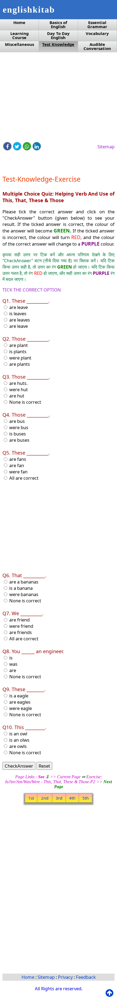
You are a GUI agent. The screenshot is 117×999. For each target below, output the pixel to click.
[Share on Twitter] (17, 146)
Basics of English (58, 24)
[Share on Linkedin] (37, 146)
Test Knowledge (58, 44)
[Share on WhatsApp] (27, 146)
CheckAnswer (19, 766)
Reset (44, 766)
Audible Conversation (97, 46)
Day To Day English (58, 35)
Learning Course (19, 35)
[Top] (111, 993)
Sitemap (106, 146)
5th (85, 798)
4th (72, 798)
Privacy (66, 977)
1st (31, 798)
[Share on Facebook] (7, 146)
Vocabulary (97, 33)
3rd (59, 798)
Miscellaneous (19, 44)
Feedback (86, 977)
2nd (44, 798)
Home (19, 22)
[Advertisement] (58, 97)
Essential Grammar (97, 24)
